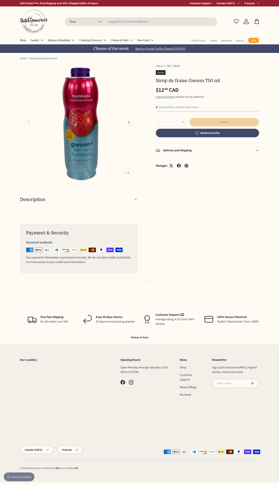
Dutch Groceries (34, 468)
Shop (23, 40)
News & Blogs (188, 387)
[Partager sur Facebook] (179, 166)
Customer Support (200, 3)
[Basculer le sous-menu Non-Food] (152, 40)
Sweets (35, 40)
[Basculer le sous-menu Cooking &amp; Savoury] (104, 40)
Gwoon (160, 65)
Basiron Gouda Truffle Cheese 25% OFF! (161, 49)
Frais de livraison (165, 96)
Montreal (226, 40)
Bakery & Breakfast (59, 40)
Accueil (23, 58)
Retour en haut (139, 337)
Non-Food (143, 40)
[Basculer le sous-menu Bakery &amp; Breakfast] (73, 40)
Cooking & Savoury (90, 40)
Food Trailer (199, 40)
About (240, 40)
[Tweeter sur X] (171, 166)
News (213, 40)
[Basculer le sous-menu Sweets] (42, 40)
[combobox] (141, 21)
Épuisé (224, 122)
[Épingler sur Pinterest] (186, 166)
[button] (257, 21)
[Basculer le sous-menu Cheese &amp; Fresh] (131, 40)
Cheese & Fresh (119, 40)
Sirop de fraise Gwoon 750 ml (43, 58)
